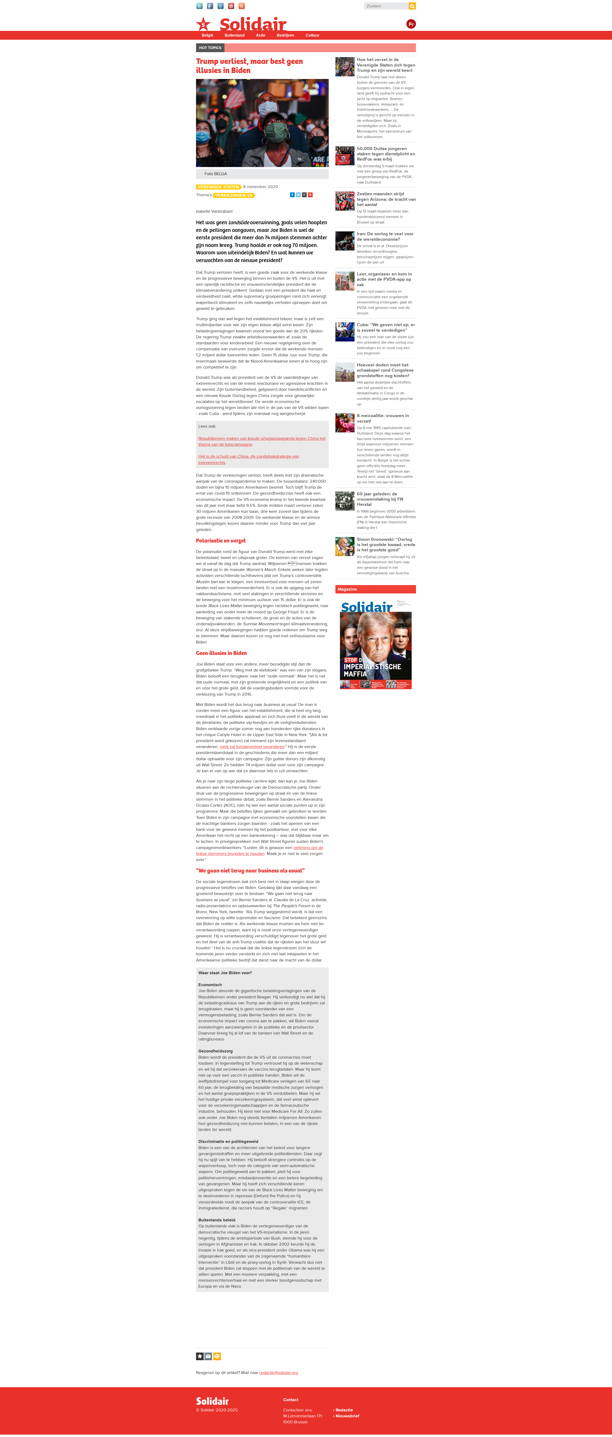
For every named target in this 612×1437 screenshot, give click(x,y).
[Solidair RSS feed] (242, 8)
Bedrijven (285, 35)
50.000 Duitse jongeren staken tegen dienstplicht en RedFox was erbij (386, 154)
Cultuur (312, 35)
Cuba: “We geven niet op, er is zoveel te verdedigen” (386, 327)
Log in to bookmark (200, 1356)
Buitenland (235, 35)
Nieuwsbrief (347, 1416)
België (207, 35)
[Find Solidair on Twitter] (200, 8)
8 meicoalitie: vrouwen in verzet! (383, 418)
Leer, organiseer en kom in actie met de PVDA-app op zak (384, 279)
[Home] (217, 1404)
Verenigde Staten (218, 187)
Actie (260, 35)
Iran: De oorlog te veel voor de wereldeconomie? (385, 236)
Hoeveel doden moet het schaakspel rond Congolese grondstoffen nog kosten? (385, 370)
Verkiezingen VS (233, 195)
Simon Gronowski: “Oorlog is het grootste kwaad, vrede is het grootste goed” (386, 545)
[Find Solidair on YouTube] (231, 8)
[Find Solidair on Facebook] (210, 8)
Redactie (344, 1410)
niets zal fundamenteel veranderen (252, 746)
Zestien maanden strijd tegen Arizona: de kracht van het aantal (386, 199)
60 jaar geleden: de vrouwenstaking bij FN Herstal (380, 499)
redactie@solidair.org (278, 1372)
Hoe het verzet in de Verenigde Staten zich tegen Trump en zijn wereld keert (386, 65)
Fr (411, 24)
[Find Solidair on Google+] (221, 8)
